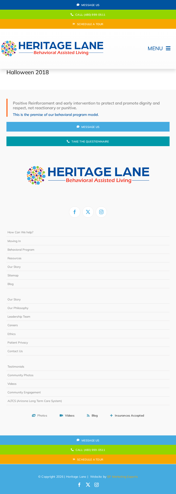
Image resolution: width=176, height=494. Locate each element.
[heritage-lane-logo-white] (88, 156)
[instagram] (101, 212)
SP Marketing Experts (122, 477)
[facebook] (74, 212)
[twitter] (88, 212)
